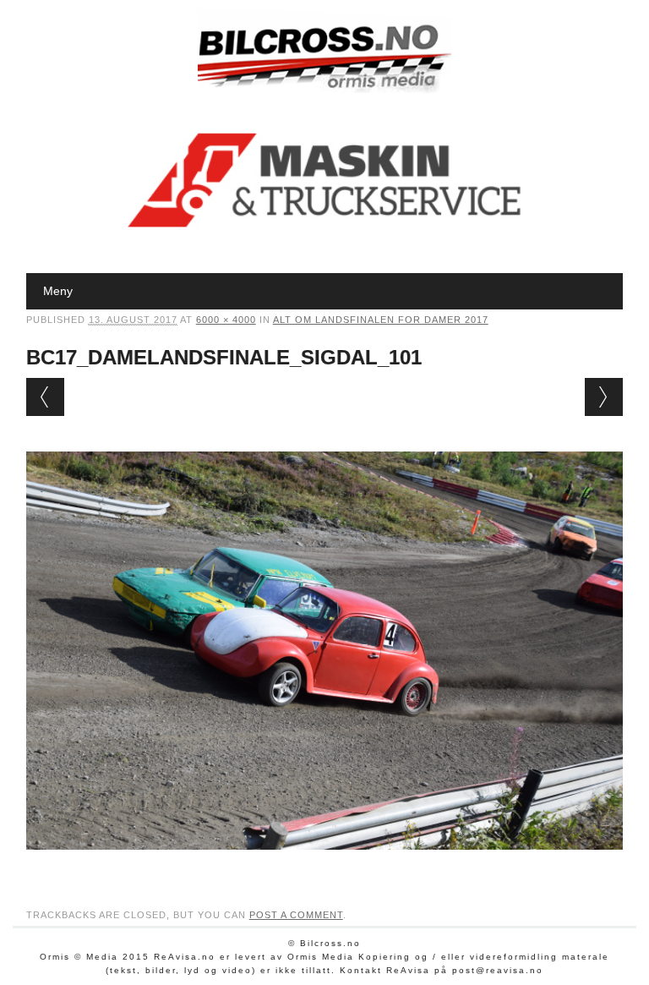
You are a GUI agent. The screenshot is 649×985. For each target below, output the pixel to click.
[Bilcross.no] (324, 89)
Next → (604, 397)
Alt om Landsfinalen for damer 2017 (380, 320)
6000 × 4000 (226, 320)
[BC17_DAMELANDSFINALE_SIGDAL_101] (325, 866)
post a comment (296, 915)
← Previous (45, 397)
